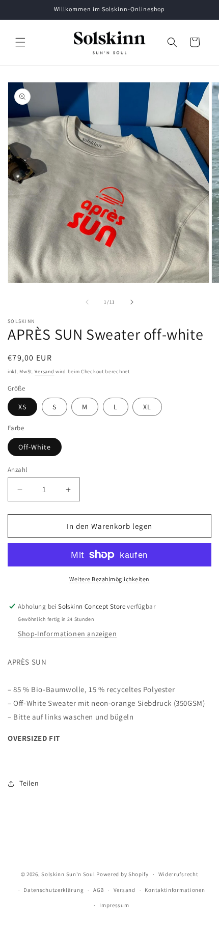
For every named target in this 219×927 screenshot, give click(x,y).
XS (22, 406)
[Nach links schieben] (87, 302)
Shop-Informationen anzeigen (67, 633)
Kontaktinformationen (175, 889)
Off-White (34, 447)
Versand (44, 371)
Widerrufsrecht (178, 874)
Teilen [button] (29, 783)
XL (147, 406)
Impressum (114, 905)
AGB (98, 889)
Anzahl (17, 469)
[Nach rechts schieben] (132, 302)
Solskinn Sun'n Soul (68, 874)
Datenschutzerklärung (53, 889)
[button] (20, 42)
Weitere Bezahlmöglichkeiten (109, 579)
